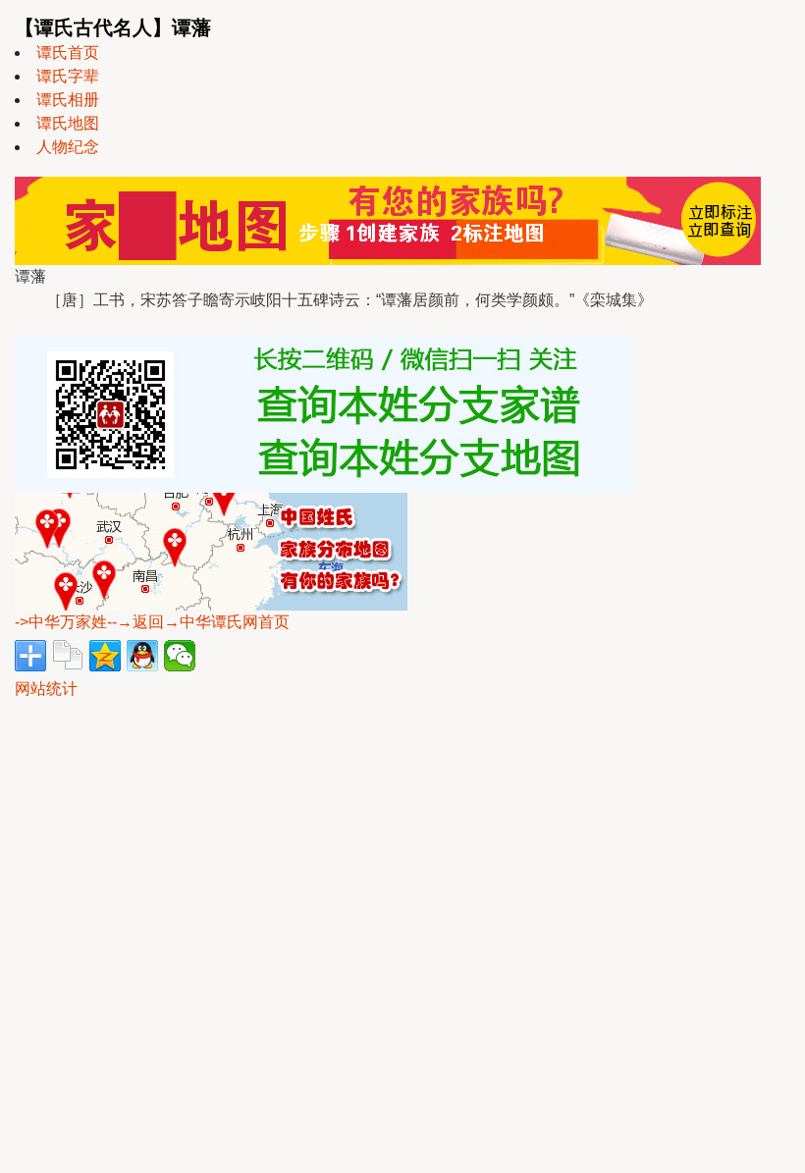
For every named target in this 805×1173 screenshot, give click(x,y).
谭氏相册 (67, 99)
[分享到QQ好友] (142, 655)
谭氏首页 (67, 52)
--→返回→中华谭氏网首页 (198, 621)
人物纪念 (67, 146)
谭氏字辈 (67, 76)
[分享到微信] (179, 655)
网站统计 (46, 688)
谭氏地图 (67, 123)
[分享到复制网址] (67, 655)
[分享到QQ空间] (105, 655)
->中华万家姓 (61, 621)
